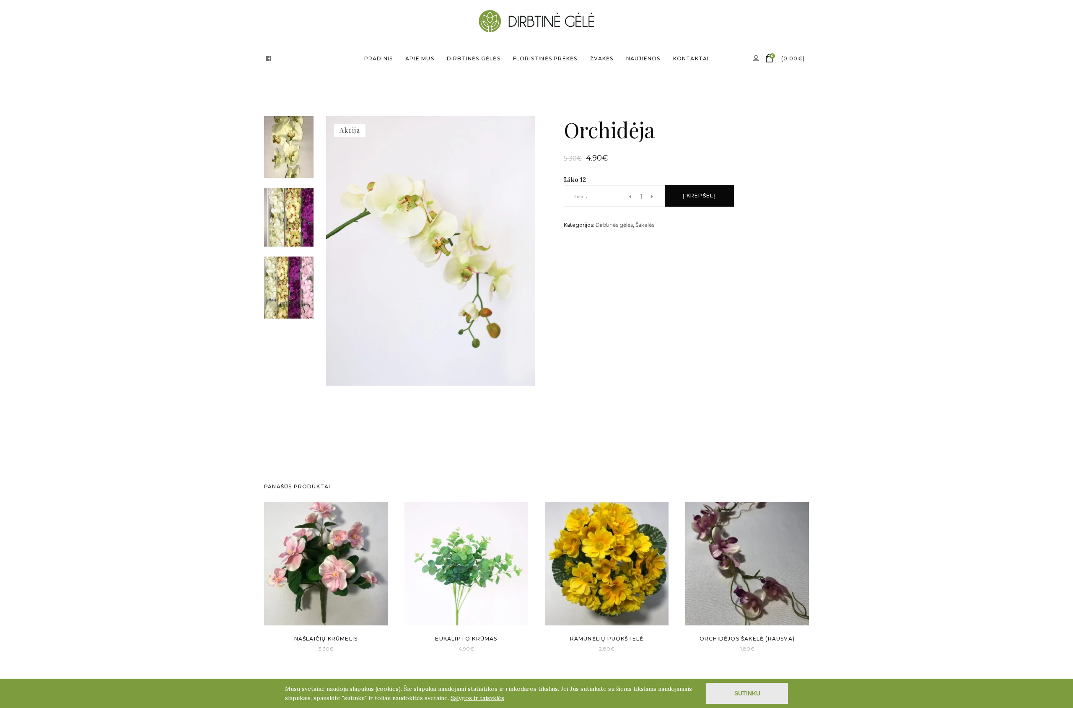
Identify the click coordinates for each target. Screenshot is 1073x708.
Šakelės (644, 225)
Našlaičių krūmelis (326, 638)
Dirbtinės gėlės (614, 225)
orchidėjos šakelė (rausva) (747, 638)
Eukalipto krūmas (466, 638)
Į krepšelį (699, 195)
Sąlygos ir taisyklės (477, 698)
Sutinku (747, 693)
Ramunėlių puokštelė (607, 638)
